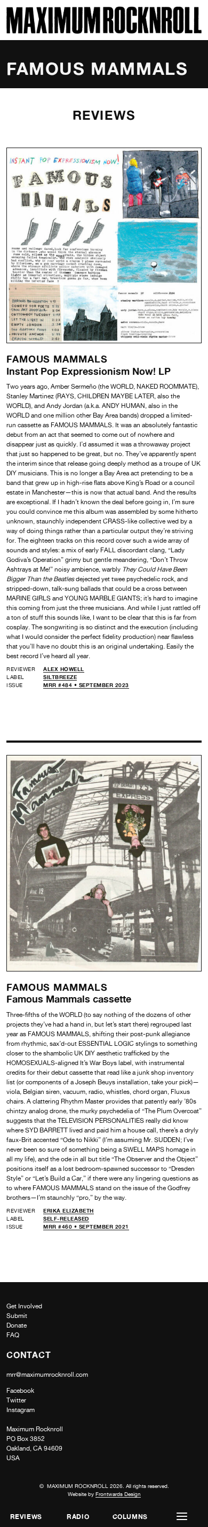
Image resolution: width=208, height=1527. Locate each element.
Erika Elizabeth (68, 1210)
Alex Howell (63, 669)
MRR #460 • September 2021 (86, 1226)
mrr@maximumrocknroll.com (47, 1374)
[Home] (104, 31)
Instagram (20, 1410)
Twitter (16, 1400)
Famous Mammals (57, 359)
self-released (66, 1218)
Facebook (20, 1390)
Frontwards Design (118, 1494)
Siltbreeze (60, 677)
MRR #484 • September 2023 (86, 685)
